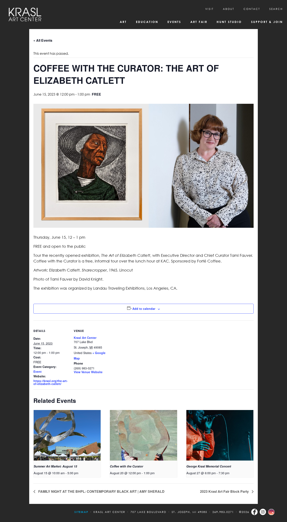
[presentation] (67, 435)
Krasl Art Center (85, 338)
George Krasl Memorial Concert (208, 466)
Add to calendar (143, 308)
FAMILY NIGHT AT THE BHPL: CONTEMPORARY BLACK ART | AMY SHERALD (101, 491)
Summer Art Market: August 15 (55, 466)
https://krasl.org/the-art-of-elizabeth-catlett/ (50, 382)
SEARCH (276, 9)
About (228, 9)
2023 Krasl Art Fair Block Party (225, 491)
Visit (209, 9)
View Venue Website (88, 372)
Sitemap (81, 512)
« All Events (42, 40)
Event (37, 371)
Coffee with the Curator (126, 466)
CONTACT (252, 9)
